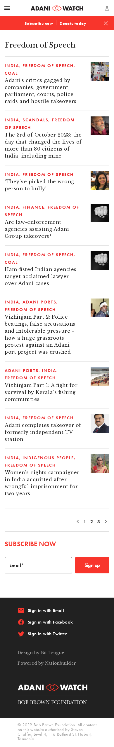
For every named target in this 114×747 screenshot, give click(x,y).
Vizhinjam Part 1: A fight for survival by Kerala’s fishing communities (41, 392)
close (105, 23)
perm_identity (106, 8)
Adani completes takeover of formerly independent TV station (43, 432)
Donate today (73, 23)
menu (7, 8)
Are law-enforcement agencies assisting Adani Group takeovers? (37, 229)
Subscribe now (39, 23)
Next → (105, 521)
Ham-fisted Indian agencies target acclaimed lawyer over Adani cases (41, 276)
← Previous (77, 521)
